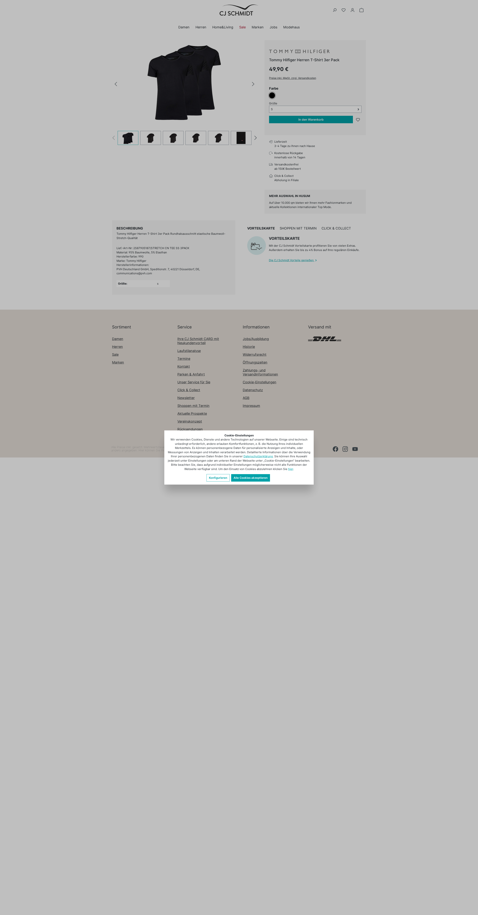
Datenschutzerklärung (258, 456)
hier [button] (290, 469)
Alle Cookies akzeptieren (251, 478)
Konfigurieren (218, 478)
